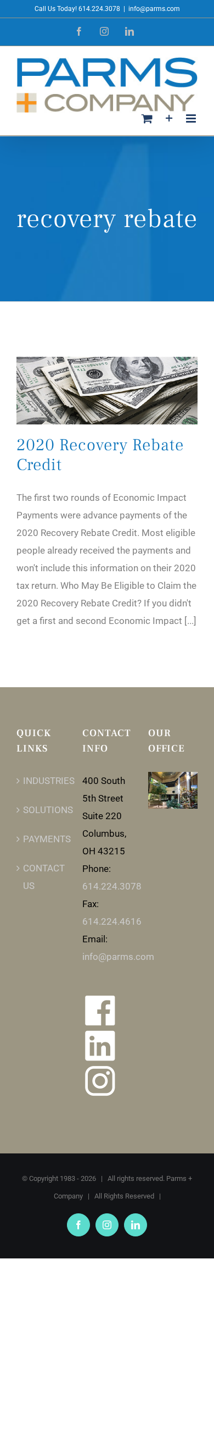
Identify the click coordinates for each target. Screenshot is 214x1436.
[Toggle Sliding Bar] (169, 118)
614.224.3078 (112, 886)
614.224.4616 (112, 921)
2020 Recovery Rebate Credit (100, 455)
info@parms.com (154, 9)
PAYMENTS (41, 838)
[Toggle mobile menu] (192, 118)
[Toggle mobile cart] (147, 118)
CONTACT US (41, 877)
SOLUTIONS (41, 809)
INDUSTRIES (41, 780)
